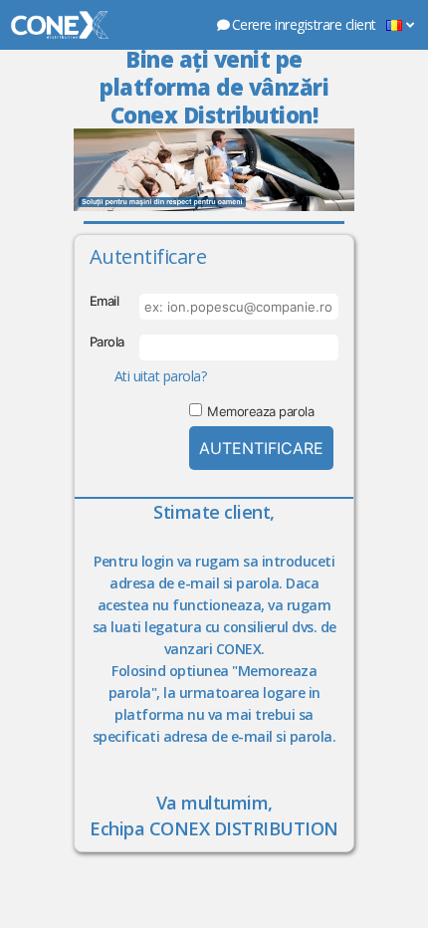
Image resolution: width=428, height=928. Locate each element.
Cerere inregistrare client (304, 24)
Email (104, 301)
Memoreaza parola (260, 411)
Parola (107, 341)
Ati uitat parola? (160, 375)
